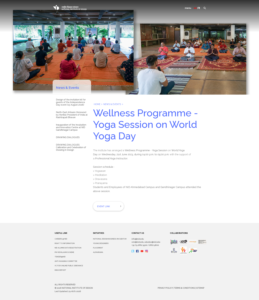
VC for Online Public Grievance (69, 266)
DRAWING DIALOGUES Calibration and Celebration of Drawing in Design (71, 147)
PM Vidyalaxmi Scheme (64, 252)
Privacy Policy (165, 288)
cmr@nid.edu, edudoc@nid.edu (146, 242)
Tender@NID (60, 257)
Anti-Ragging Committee (66, 261)
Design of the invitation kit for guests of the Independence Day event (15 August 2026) (71, 102)
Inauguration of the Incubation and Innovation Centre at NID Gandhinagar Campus (71, 127)
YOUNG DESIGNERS (101, 243)
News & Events (112, 104)
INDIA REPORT (60, 270)
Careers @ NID (61, 239)
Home (97, 104)
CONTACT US (138, 233)
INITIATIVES (98, 233)
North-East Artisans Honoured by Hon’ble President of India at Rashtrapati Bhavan (72, 115)
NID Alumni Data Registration (68, 248)
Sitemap (200, 288)
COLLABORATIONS (179, 233)
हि (199, 8)
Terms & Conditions (184, 288)
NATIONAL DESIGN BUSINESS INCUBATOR (110, 239)
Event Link (103, 206)
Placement (98, 248)
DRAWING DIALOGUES (68, 137)
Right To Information (65, 243)
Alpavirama (98, 252)
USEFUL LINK (61, 233)
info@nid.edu (138, 239)
